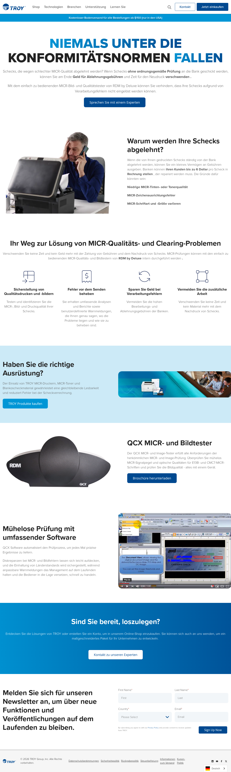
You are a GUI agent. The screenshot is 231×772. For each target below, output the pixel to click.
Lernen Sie (118, 7)
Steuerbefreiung (149, 761)
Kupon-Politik (181, 761)
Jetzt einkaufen (212, 7)
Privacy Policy (153, 727)
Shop (36, 7)
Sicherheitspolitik (110, 761)
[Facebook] (221, 761)
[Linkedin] (212, 761)
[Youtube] (217, 761)
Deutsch (216, 768)
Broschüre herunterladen (152, 478)
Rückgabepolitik (130, 761)
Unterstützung (95, 7)
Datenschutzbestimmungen (84, 761)
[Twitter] (226, 761)
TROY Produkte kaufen (25, 403)
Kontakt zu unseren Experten (115, 655)
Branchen (74, 7)
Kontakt (185, 7)
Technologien (53, 7)
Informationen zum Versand (167, 761)
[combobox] (215, 768)
